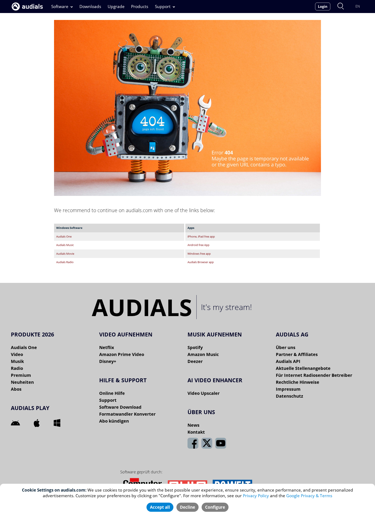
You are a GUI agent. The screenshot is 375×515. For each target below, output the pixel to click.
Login (322, 6)
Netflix (106, 347)
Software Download (120, 407)
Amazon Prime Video (121, 354)
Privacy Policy (256, 496)
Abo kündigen (114, 421)
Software (59, 6)
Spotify (195, 347)
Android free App (198, 245)
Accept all (160, 507)
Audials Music (65, 245)
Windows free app (199, 254)
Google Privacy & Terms (309, 496)
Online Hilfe (112, 393)
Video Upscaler (204, 393)
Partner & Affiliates (297, 354)
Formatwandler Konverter (127, 414)
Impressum (288, 389)
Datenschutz (289, 396)
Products (139, 6)
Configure (215, 507)
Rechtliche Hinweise (297, 382)
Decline (187, 507)
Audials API (288, 361)
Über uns (285, 347)
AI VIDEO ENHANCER (215, 380)
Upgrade (116, 6)
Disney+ (107, 361)
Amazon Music (203, 354)
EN (357, 6)
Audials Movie (65, 254)
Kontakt (196, 432)
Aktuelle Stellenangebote (303, 368)
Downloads (90, 6)
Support (163, 6)
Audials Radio (65, 262)
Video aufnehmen (125, 334)
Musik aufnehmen (215, 334)
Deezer (195, 361)
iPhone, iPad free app (201, 236)
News (193, 425)
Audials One (64, 236)
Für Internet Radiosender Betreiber (314, 375)
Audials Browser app (201, 262)
